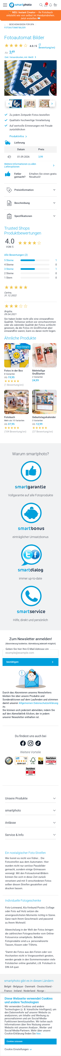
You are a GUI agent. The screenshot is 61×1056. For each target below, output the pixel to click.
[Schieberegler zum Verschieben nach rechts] (52, 103)
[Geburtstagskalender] (44, 402)
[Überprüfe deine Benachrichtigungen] (50, 4)
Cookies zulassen (15, 1041)
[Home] (5, 24)
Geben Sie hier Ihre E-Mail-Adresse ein (27, 649)
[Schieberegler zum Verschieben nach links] (9, 103)
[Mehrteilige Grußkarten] (44, 355)
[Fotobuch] (16, 402)
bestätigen (12, 661)
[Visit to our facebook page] (22, 743)
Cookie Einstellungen (17, 1049)
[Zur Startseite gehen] (20, 5)
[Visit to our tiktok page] (38, 743)
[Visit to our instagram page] (30, 743)
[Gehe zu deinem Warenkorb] (55, 4)
